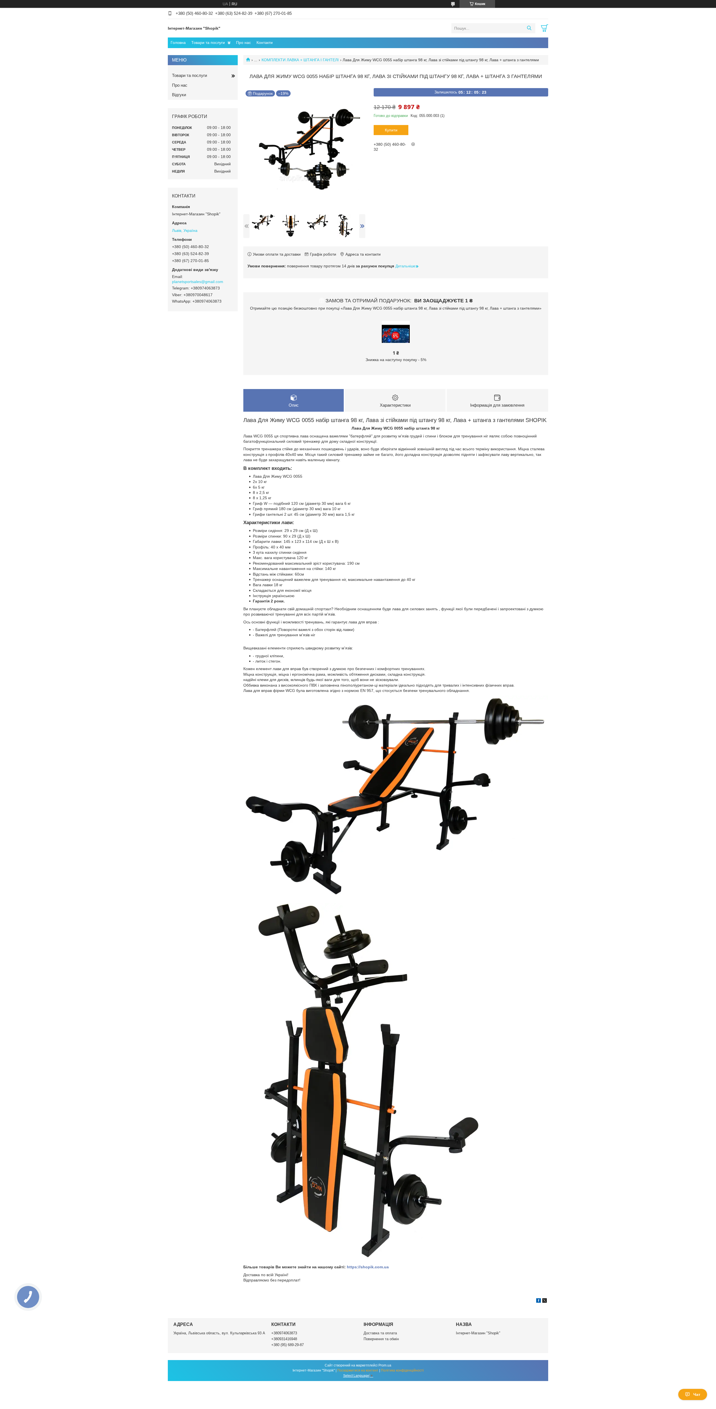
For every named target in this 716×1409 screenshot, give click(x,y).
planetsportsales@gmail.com (197, 281)
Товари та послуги (208, 42)
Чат (696, 1394)
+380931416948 (284, 1339)
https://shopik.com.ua (368, 1267)
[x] (544, 1301)
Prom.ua (384, 1365)
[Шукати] (529, 28)
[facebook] (538, 1301)
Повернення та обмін (381, 1339)
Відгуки (179, 94)
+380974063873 (284, 1333)
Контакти (264, 42)
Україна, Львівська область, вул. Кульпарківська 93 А (219, 1333)
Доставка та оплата (380, 1333)
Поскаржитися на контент (357, 1370)
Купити (391, 130)
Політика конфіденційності (402, 1370)
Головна (178, 42)
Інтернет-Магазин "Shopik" (478, 1333)
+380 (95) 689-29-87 (287, 1345)
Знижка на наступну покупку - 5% (396, 359)
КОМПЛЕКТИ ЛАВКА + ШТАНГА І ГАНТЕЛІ (300, 60)
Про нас (243, 42)
